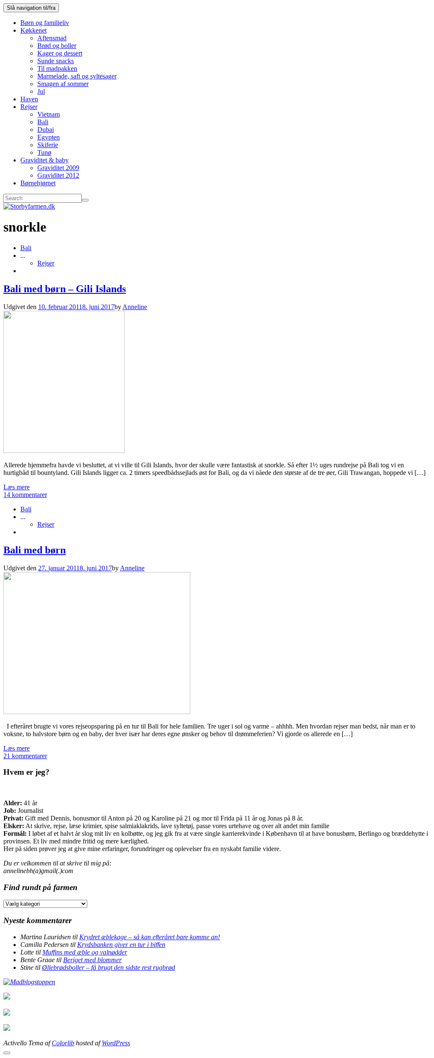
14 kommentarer (25, 494)
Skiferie (47, 144)
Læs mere (16, 487)
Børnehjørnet (38, 183)
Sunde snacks (55, 60)
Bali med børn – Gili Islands (64, 288)
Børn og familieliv (44, 22)
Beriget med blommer (92, 959)
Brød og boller (56, 45)
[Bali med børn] (96, 711)
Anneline (134, 306)
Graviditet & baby (44, 160)
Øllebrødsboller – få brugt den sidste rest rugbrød (108, 967)
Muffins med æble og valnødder (84, 952)
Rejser (28, 106)
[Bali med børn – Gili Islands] (64, 450)
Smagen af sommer (63, 83)
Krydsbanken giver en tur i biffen (121, 944)
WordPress (116, 1043)
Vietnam (48, 114)
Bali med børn (34, 550)
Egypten (48, 137)
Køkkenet (33, 30)
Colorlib (63, 1043)
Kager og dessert (59, 53)
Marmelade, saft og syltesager (77, 76)
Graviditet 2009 (58, 167)
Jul (41, 91)
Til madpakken (57, 68)
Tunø (44, 152)
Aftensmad (52, 38)
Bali (42, 122)
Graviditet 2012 (58, 175)
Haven (29, 99)
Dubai (45, 129)
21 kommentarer (25, 755)
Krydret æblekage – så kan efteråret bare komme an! (149, 937)
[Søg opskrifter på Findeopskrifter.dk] (29, 981)
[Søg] (85, 200)
